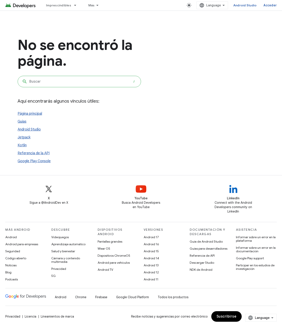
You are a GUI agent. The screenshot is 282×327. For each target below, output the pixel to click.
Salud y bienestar (63, 251)
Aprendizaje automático (68, 244)
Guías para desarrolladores (208, 249)
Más (91, 5)
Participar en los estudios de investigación (255, 267)
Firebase (101, 297)
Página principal (30, 113)
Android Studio (245, 5)
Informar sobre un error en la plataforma (256, 239)
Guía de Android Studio (206, 241)
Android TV (105, 270)
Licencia (30, 316)
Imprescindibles (58, 5)
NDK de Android (201, 270)
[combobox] (79, 81)
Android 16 (151, 244)
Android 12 (151, 272)
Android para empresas (21, 244)
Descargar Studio (202, 263)
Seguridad (12, 251)
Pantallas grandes (110, 241)
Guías (22, 121)
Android (11, 237)
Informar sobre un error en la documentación (256, 249)
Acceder (270, 5)
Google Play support (250, 258)
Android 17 (151, 237)
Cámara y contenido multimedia (65, 260)
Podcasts (11, 279)
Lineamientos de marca (57, 316)
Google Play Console (34, 161)
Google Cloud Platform (132, 297)
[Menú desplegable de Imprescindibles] (77, 5)
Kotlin (22, 145)
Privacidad (58, 269)
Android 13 (151, 265)
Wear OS (104, 249)
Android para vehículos (114, 263)
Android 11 (151, 279)
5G (53, 276)
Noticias (11, 265)
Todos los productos (173, 297)
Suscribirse (227, 316)
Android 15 (151, 251)
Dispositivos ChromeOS (114, 256)
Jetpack (24, 137)
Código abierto (15, 258)
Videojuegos (60, 237)
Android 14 (151, 258)
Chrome (80, 297)
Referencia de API (202, 256)
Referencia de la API (34, 153)
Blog (8, 272)
